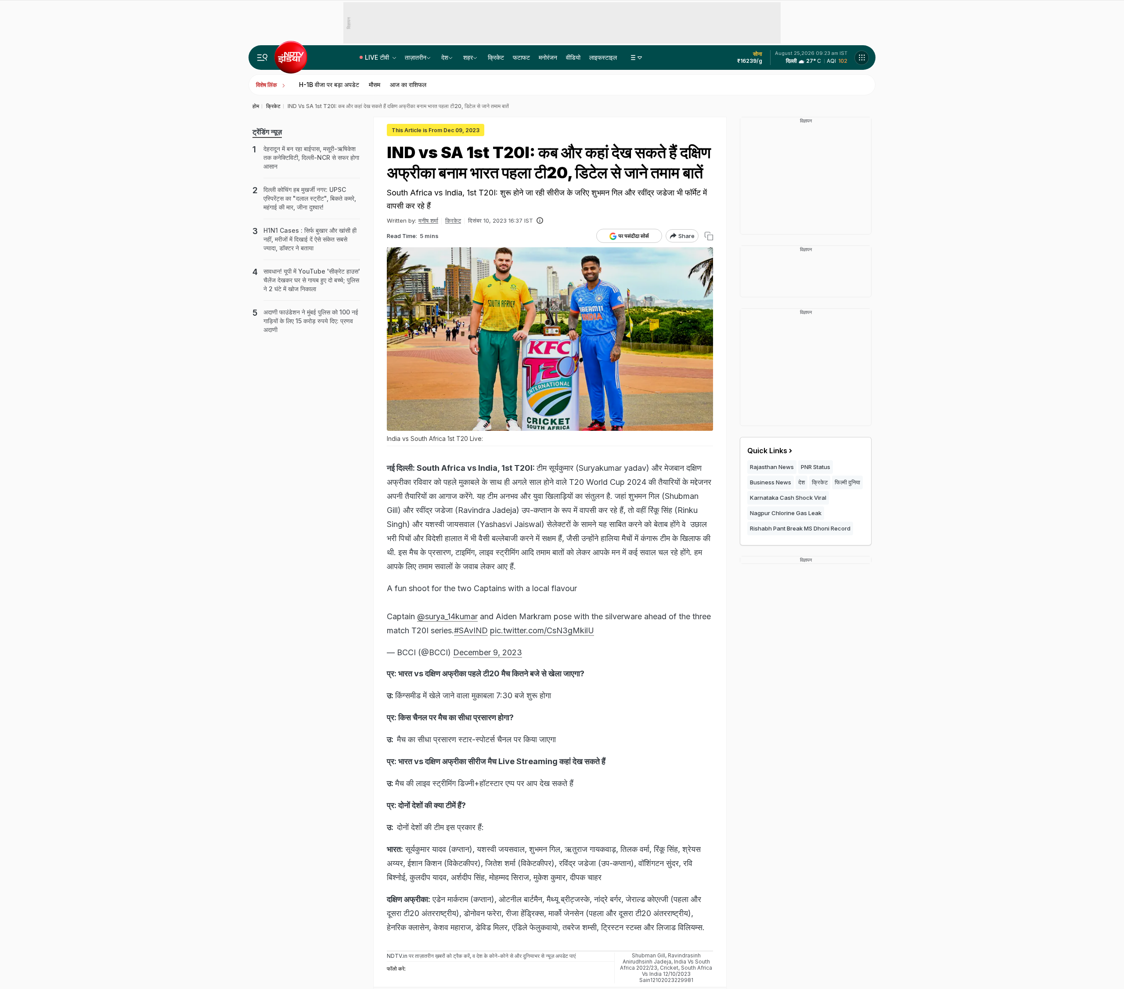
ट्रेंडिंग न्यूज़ (267, 131)
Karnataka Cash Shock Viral (788, 497)
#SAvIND (471, 630)
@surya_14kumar (447, 616)
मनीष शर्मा (428, 220)
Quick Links (767, 450)
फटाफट (521, 57)
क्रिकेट (496, 57)
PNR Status (815, 466)
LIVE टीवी (378, 57)
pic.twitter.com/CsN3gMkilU (542, 630)
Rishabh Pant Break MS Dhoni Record (800, 528)
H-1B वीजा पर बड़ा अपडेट (329, 84)
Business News (770, 482)
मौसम (374, 84)
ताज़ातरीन (415, 57)
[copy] (709, 236)
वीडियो (573, 57)
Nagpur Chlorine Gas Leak (785, 512)
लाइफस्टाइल (603, 57)
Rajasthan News (772, 466)
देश (444, 57)
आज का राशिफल (408, 84)
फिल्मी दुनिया (847, 482)
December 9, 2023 (487, 652)
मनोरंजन (548, 57)
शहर (468, 57)
